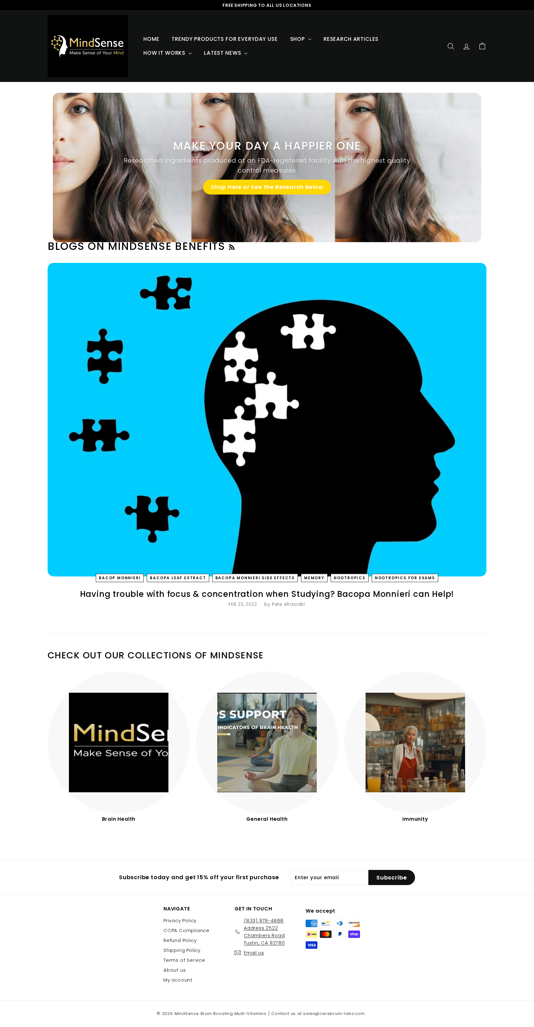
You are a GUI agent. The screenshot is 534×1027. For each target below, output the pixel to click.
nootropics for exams (405, 577)
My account (178, 980)
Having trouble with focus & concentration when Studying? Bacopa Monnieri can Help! (267, 594)
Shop (298, 39)
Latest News (223, 53)
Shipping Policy (182, 950)
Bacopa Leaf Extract (178, 577)
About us (174, 970)
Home (151, 39)
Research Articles (351, 39)
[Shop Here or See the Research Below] (267, 167)
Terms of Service (184, 960)
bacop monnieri (120, 577)
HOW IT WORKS (165, 53)
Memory (314, 577)
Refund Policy (180, 940)
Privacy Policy (180, 920)
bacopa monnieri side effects (255, 577)
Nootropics (350, 577)
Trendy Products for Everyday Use (225, 39)
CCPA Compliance (186, 930)
